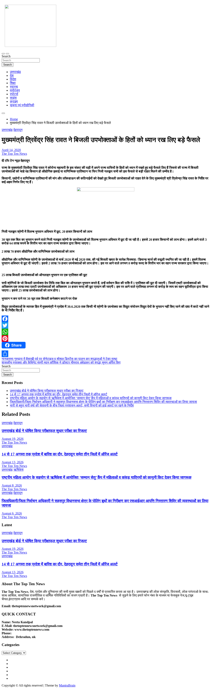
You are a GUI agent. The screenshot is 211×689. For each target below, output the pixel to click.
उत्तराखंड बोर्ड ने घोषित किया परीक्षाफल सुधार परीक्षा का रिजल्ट (46, 390)
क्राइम (14, 101)
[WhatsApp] (105, 332)
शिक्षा (13, 83)
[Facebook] (105, 319)
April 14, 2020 (11, 150)
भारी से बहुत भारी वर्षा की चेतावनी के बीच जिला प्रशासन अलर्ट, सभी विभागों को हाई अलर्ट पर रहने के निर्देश (72, 405)
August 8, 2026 (12, 485)
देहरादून (17, 130)
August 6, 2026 (12, 513)
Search (6, 56)
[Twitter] (105, 325)
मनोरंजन (15, 90)
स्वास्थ (14, 86)
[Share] (105, 353)
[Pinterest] (105, 338)
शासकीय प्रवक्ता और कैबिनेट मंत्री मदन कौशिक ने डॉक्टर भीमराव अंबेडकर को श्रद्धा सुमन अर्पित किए (61, 362)
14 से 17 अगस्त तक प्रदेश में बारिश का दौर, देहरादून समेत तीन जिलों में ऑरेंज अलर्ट (58, 394)
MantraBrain (67, 685)
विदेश (13, 79)
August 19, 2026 (12, 438)
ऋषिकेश (18, 469)
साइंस (13, 97)
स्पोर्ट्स (14, 94)
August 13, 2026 (12, 462)
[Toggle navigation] (3, 53)
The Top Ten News (14, 153)
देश (12, 75)
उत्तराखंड (15, 72)
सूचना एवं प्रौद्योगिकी (22, 105)
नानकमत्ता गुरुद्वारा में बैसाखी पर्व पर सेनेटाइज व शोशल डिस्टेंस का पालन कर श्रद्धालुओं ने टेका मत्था (59, 359)
